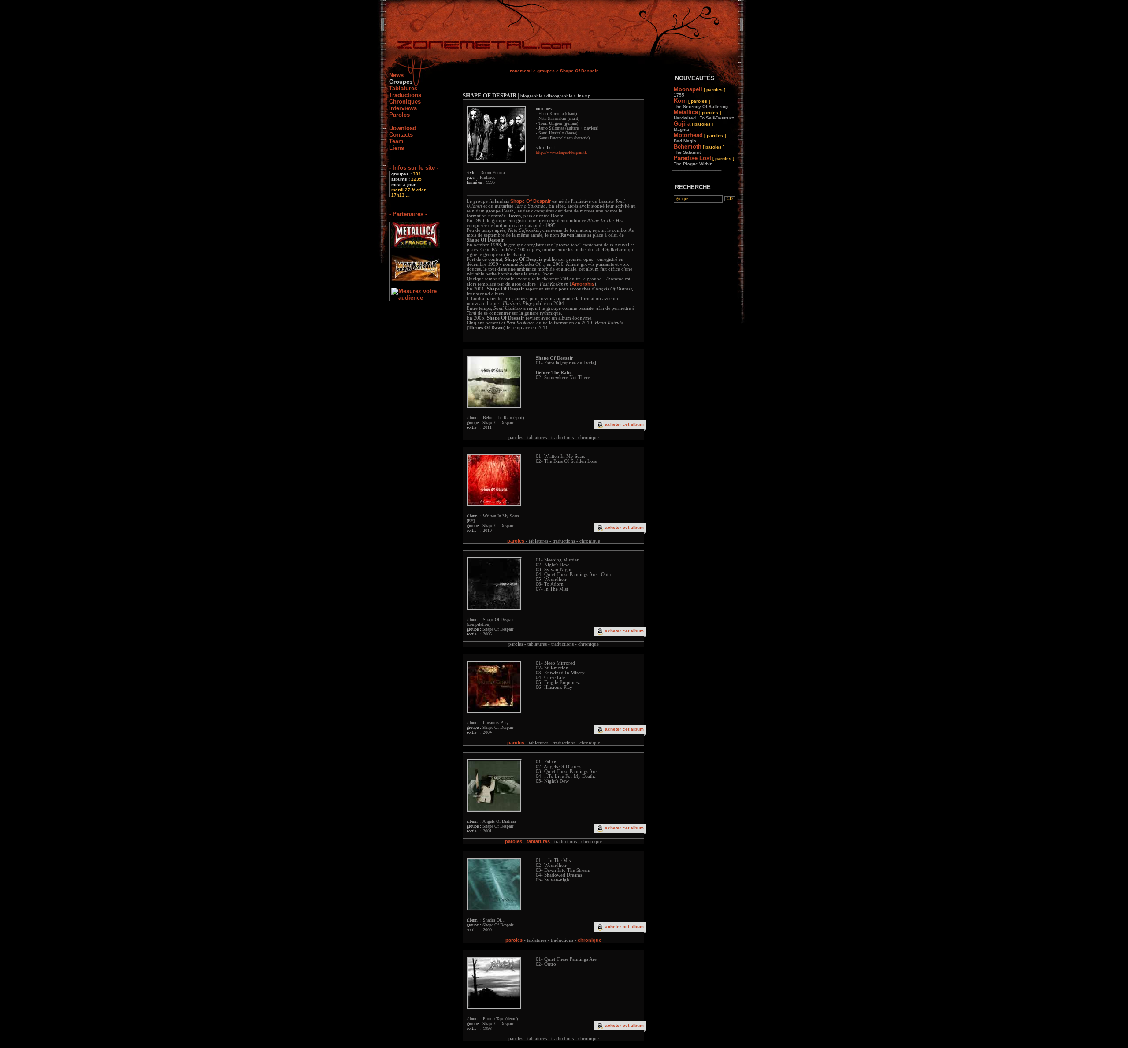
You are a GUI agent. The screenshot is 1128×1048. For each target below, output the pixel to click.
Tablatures (403, 88)
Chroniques (405, 101)
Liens (396, 148)
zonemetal (521, 70)
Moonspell (699, 91)
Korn (701, 103)
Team (396, 141)
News (396, 75)
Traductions (405, 95)
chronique (589, 940)
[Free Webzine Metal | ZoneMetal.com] (476, 46)
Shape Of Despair (579, 70)
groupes (546, 70)
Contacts (401, 134)
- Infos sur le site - (413, 167)
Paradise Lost (704, 160)
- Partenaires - (408, 214)
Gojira (693, 126)
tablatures (538, 841)
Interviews (403, 108)
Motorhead (700, 137)
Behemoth (699, 149)
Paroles (399, 114)
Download (402, 128)
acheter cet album (624, 424)
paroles (515, 540)
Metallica (704, 114)
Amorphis (582, 283)
